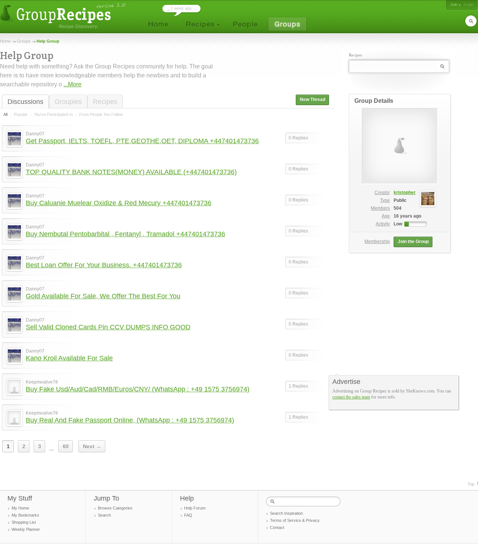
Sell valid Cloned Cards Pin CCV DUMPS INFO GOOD (108, 327)
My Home (20, 508)
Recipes (105, 101)
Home (5, 41)
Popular (21, 114)
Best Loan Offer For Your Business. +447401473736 (104, 265)
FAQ (188, 515)
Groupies (68, 101)
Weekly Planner (26, 529)
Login (469, 4)
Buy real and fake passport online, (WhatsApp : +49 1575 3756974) (130, 420)
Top (471, 484)
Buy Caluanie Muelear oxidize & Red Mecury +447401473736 (118, 203)
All (5, 114)
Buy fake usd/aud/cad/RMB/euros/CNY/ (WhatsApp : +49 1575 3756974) (137, 389)
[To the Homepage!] (63, 16)
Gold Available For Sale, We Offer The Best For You (103, 296)
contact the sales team (351, 397)
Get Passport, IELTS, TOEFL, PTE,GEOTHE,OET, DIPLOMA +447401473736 (142, 141)
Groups (24, 41)
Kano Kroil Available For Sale (69, 358)
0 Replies (298, 138)
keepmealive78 (42, 382)
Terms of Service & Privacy (295, 520)
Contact (277, 527)
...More (72, 84)
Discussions (25, 101)
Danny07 (35, 133)
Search (104, 515)
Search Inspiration (286, 513)
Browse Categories (115, 508)
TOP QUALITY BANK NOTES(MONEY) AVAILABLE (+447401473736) (131, 172)
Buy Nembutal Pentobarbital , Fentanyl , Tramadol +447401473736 (125, 234)
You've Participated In (53, 114)
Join (453, 4)
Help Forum (194, 508)
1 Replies (298, 386)
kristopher (405, 192)
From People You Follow (101, 114)
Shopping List (24, 522)
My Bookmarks (25, 515)
